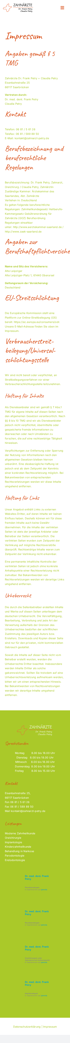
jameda (44, 890)
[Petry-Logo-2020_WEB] (18, 3)
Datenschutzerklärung (27, 1026)
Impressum (50, 1026)
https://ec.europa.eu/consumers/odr (36, 322)
